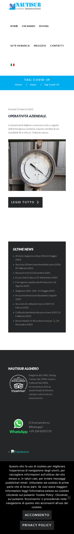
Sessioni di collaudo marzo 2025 (33, 303)
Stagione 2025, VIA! (26, 290)
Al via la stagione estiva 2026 (30, 255)
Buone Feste (22, 272)
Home (18, 84)
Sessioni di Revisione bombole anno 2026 (38, 264)
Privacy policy (37, 525)
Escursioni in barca (25, 277)
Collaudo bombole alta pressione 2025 (36, 312)
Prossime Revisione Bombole (31, 295)
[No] (69, 498)
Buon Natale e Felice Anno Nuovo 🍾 (35, 320)
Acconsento (37, 515)
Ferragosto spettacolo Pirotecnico (34, 282)
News (33, 84)
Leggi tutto (22, 202)
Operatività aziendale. (27, 116)
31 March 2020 (24, 109)
